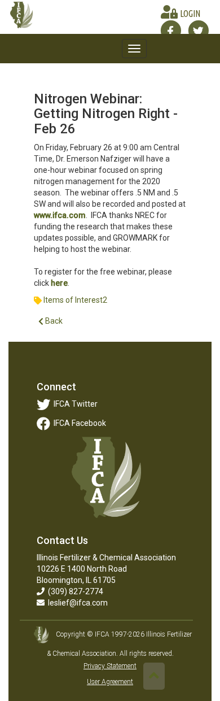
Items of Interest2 (75, 299)
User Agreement (110, 682)
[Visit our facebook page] (170, 30)
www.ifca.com (60, 215)
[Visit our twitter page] (198, 30)
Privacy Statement (110, 666)
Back (53, 320)
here (59, 283)
